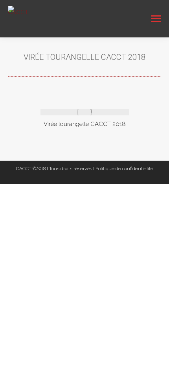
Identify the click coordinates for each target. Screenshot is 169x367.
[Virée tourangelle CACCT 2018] (84, 112)
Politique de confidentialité (124, 168)
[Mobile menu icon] (156, 19)
